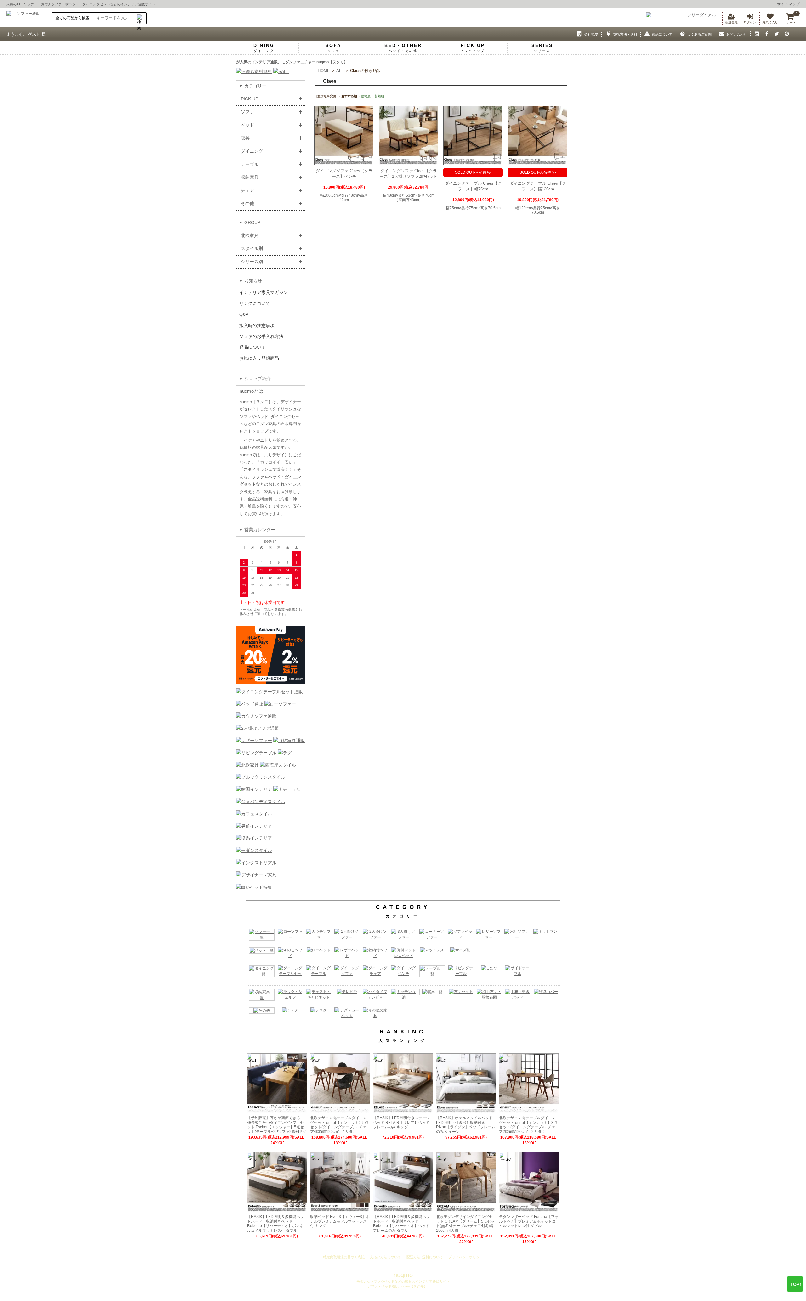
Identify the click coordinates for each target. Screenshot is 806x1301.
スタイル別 (252, 248)
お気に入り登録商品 (259, 358)
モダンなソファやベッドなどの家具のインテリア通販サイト (403, 1281)
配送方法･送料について (424, 1257)
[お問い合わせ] (720, 33)
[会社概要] (578, 33)
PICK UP (249, 98)
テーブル (249, 164)
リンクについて (254, 303)
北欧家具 (249, 235)
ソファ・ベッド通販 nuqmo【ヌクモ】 (396, 1286)
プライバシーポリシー (465, 1257)
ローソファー (27, 4)
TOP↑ (796, 1284)
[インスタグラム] (755, 33)
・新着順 (378, 96)
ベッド (74, 4)
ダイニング (252, 151)
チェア (247, 190)
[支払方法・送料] (606, 33)
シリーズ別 (252, 261)
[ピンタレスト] (785, 33)
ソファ (247, 111)
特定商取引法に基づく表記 (344, 1257)
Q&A (243, 314)
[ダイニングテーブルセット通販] (269, 691)
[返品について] (645, 33)
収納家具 (249, 177)
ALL (339, 70)
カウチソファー (53, 4)
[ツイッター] (775, 33)
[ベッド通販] (249, 704)
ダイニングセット (96, 4)
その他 (247, 203)
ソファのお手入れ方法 (261, 336)
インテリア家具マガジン (263, 292)
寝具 (245, 137)
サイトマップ (788, 4)
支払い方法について (385, 1257)
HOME (324, 70)
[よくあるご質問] (681, 33)
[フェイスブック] (765, 33)
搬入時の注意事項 (257, 325)
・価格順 (364, 96)
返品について (252, 347)
